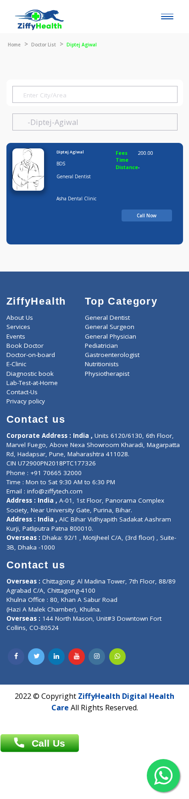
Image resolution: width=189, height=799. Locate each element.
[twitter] (36, 656)
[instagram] (97, 656)
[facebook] (16, 656)
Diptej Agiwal (70, 152)
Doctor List (43, 44)
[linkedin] (56, 656)
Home (14, 44)
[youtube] (76, 656)
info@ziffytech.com (55, 491)
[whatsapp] (117, 656)
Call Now (146, 215)
